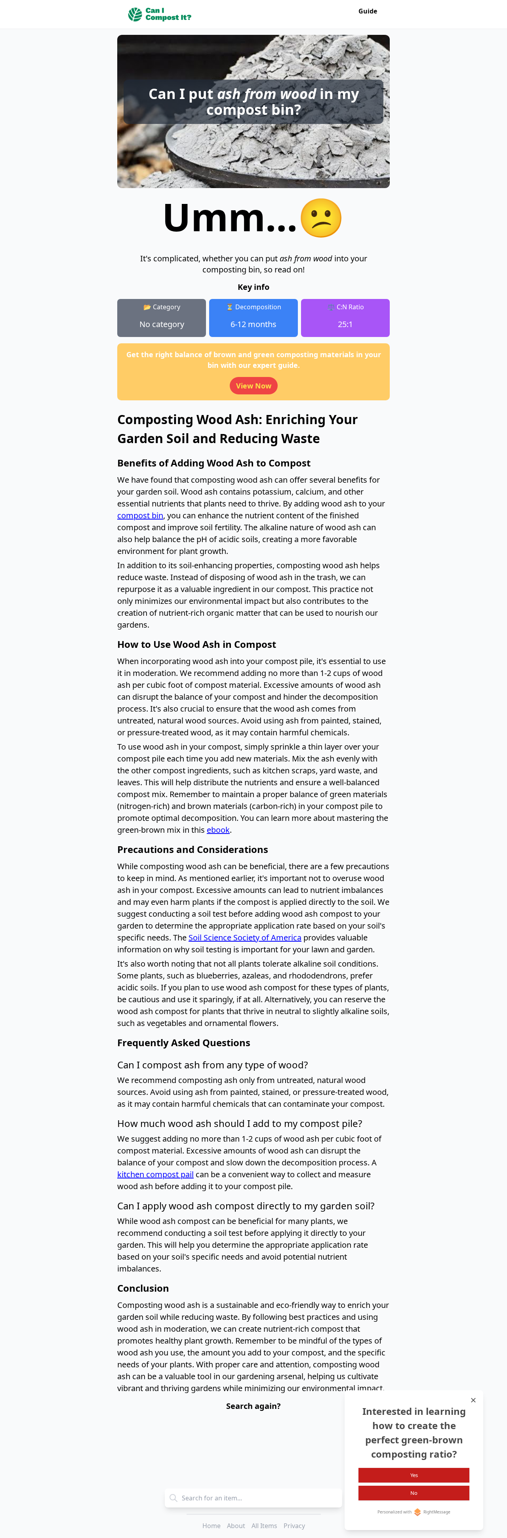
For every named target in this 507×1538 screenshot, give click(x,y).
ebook (218, 829)
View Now (253, 385)
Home (211, 1525)
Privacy (294, 1525)
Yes (414, 1475)
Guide (367, 11)
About (236, 1525)
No (413, 1492)
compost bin (140, 515)
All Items (264, 1525)
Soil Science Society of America (245, 937)
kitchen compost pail (155, 1174)
